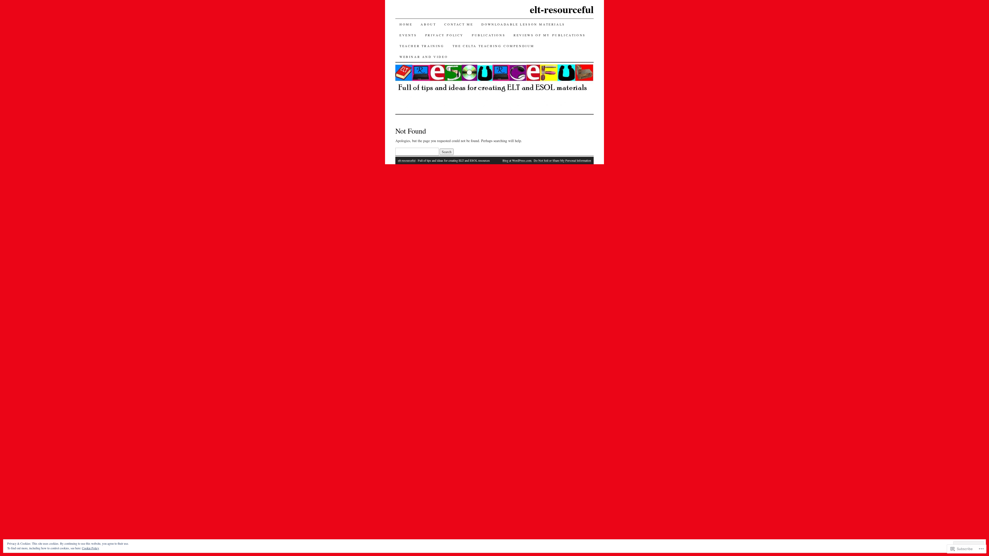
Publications (488, 35)
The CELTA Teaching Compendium (493, 46)
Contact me (458, 24)
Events (408, 35)
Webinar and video (423, 57)
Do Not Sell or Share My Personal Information (562, 160)
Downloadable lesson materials (523, 24)
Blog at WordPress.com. (517, 160)
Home (405, 24)
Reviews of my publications (550, 35)
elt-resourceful (562, 9)
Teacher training (421, 46)
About (428, 24)
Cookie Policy (90, 548)
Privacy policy (444, 35)
